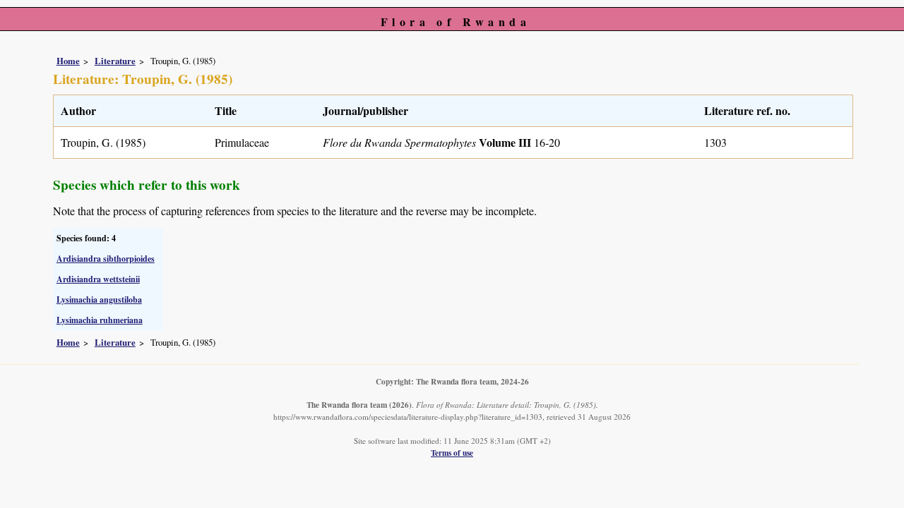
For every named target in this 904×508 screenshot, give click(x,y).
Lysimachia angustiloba (99, 300)
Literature (115, 60)
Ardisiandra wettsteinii (98, 279)
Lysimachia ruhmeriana (99, 320)
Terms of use (452, 453)
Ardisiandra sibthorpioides (105, 259)
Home (68, 60)
